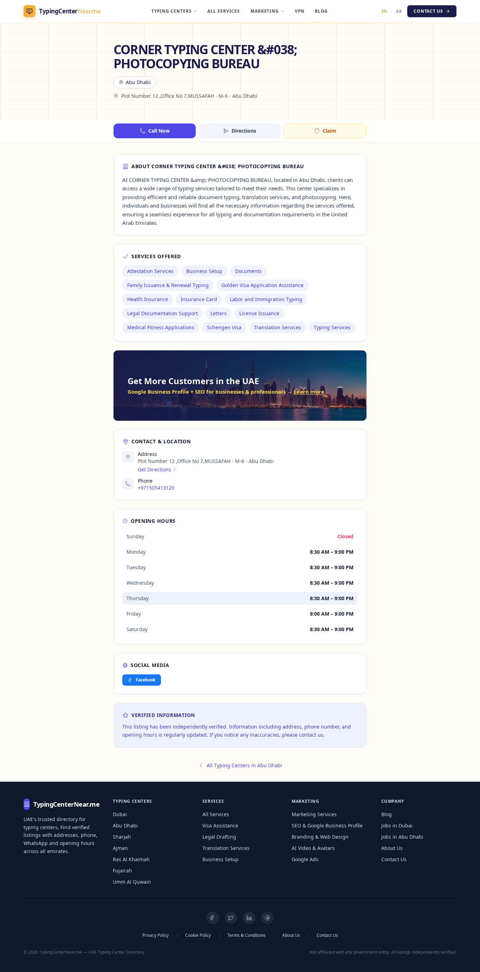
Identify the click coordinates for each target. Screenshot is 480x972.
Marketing (265, 11)
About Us (392, 848)
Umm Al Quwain (132, 881)
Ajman (120, 848)
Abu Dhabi (125, 825)
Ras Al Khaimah (131, 859)
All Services (223, 11)
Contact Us (394, 859)
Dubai (120, 814)
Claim (329, 130)
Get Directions (154, 469)
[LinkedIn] (249, 917)
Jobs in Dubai (397, 825)
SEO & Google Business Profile (327, 825)
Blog (321, 11)
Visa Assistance (220, 825)
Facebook (145, 680)
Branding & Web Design (320, 836)
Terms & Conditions (246, 935)
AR (399, 11)
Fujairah (122, 870)
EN (384, 11)
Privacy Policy (155, 935)
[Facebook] (212, 917)
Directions (244, 130)
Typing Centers (171, 11)
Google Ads (305, 859)
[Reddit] (267, 917)
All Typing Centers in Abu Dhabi (244, 765)
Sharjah (122, 836)
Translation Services (225, 848)
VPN (300, 11)
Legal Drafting (219, 836)
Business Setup (220, 859)
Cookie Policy (198, 935)
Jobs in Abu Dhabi (402, 836)
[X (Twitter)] (231, 917)
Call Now (159, 130)
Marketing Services (314, 814)
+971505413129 (156, 487)
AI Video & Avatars (313, 848)
